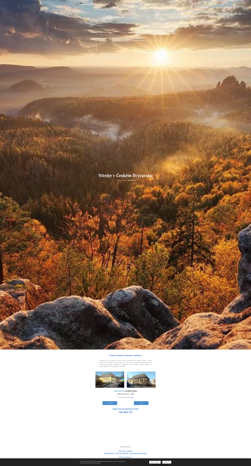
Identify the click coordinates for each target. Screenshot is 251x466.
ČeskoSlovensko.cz (125, 446)
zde (132, 397)
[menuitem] (137, 4)
